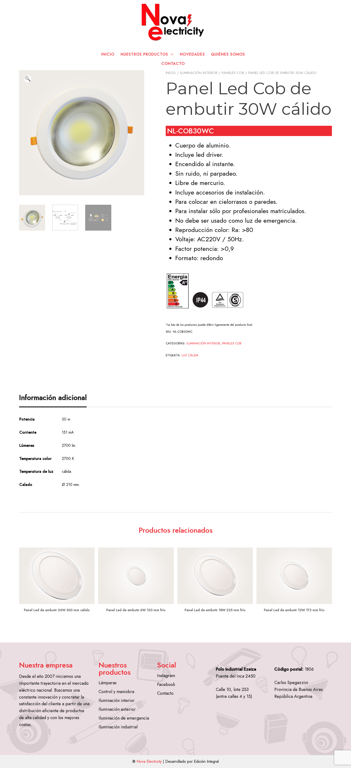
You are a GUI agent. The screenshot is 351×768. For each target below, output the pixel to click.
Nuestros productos (144, 54)
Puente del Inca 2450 (235, 676)
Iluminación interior (199, 72)
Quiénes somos (228, 54)
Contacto (173, 63)
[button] (27, 78)
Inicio (107, 54)
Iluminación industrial (118, 727)
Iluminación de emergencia (124, 718)
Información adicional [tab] (53, 397)
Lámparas (108, 683)
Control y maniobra (116, 692)
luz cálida (190, 355)
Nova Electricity (149, 761)
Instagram (166, 676)
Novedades (192, 54)
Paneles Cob (233, 72)
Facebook (166, 684)
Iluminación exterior (117, 709)
